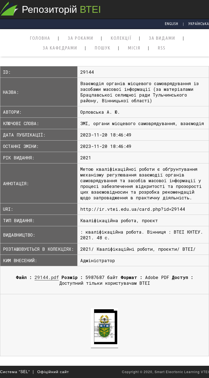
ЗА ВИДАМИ (162, 38)
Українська (198, 23)
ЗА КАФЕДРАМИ (60, 48)
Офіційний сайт (53, 371)
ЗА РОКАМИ (80, 38)
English (171, 23)
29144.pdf (47, 277)
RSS (161, 48)
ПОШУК (102, 48)
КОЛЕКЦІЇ (121, 38)
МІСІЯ (134, 48)
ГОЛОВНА (40, 38)
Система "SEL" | (17, 371)
